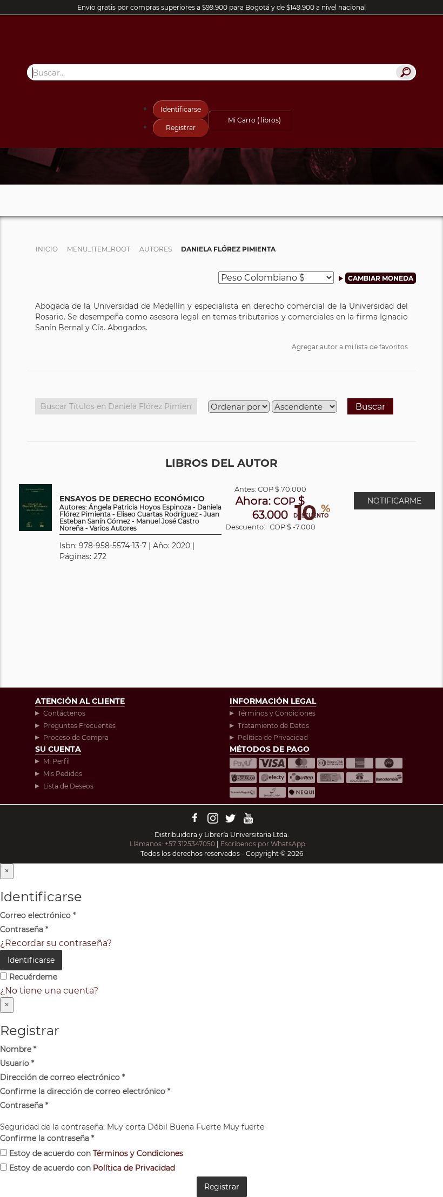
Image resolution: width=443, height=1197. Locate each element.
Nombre (18, 1049)
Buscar (370, 407)
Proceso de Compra (76, 737)
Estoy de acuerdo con (95, 1153)
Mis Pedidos (62, 774)
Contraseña (24, 929)
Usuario (17, 1063)
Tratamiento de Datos (273, 726)
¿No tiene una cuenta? (49, 990)
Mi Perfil (56, 761)
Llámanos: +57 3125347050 (172, 844)
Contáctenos (64, 713)
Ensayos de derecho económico (140, 513)
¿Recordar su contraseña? (56, 943)
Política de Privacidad (273, 737)
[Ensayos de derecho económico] (35, 507)
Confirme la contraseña (47, 1138)
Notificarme (394, 501)
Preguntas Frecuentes (79, 726)
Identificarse (180, 109)
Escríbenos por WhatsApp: (264, 844)
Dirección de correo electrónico (62, 1077)
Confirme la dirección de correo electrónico (85, 1091)
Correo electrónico (38, 915)
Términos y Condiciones (277, 713)
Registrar (181, 128)
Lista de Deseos (68, 786)
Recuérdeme (32, 977)
